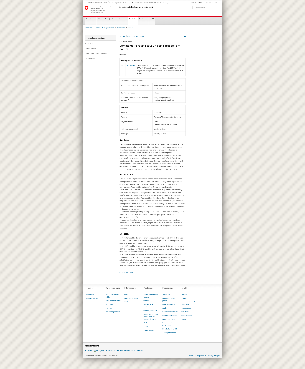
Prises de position (168, 304)
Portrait (184, 294)
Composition (186, 308)
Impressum (201, 356)
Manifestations (148, 330)
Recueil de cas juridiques (105, 28)
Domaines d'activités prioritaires (188, 303)
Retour (122, 36)
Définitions (90, 294)
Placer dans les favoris (136, 36)
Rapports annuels (168, 319)
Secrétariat (185, 312)
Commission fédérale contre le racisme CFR (149, 3)
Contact (193, 3)
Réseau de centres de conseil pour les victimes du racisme (150, 316)
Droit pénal (91, 48)
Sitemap (192, 356)
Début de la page (127, 272)
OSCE (126, 302)
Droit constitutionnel (113, 301)
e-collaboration (187, 315)
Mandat (184, 298)
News (141, 350)
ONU (126, 294)
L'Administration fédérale (97, 3)
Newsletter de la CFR (169, 329)
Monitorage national (169, 315)
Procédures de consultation (167, 324)
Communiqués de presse (168, 299)
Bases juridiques (110, 19)
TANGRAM (166, 294)
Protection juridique (112, 312)
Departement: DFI (120, 3)
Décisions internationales (96, 53)
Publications (143, 19)
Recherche (121, 28)
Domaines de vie (92, 298)
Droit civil (108, 308)
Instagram (100, 350)
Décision (131, 28)
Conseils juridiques (150, 310)
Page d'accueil (90, 19)
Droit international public (112, 296)
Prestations (133, 19)
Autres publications (169, 333)
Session (146, 301)
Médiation (147, 323)
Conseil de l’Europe (131, 298)
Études (164, 308)
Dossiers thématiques (170, 312)
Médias (200, 3)
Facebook (112, 350)
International (122, 19)
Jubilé (145, 326)
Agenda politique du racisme (150, 296)
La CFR (152, 19)
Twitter (89, 350)
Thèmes (100, 19)
